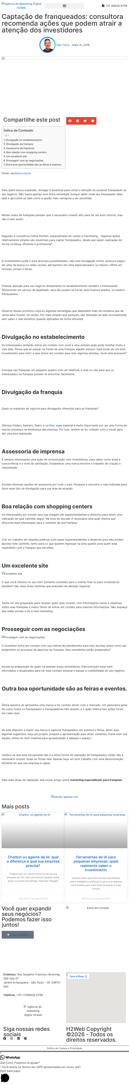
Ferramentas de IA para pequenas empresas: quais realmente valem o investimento (96, 863)
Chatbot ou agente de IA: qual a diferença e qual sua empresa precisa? (33, 861)
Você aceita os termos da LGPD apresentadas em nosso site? (41, 1067)
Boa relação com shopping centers (26, 152)
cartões (50, 425)
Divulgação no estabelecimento (24, 139)
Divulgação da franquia (19, 144)
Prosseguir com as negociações (25, 160)
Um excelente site (16, 156)
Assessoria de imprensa (20, 148)
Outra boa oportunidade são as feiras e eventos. (34, 164)
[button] (64, 6)
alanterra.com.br (20, 173)
